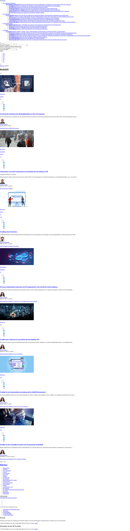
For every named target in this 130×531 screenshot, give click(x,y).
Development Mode (7, 482)
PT (3, 56)
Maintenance (6, 492)
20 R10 (2, 96)
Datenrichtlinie (6, 512)
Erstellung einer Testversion (8, 232)
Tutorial (5, 476)
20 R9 (1, 154)
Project (28, 301)
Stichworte (2, 48)
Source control (33, 301)
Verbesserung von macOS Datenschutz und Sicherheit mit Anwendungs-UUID (24, 171)
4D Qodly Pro (6, 481)
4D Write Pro (6, 478)
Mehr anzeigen (4, 496)
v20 (1, 217)
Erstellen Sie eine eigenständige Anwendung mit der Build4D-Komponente (23, 392)
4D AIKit (5, 469)
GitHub (24, 301)
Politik (36, 523)
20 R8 (1, 212)
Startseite (2, 65)
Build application (4, 128)
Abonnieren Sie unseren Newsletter (8, 497)
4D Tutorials (3, 267)
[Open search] (0, 42)
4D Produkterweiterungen (9, 3)
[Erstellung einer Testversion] (17, 207)
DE (2, 51)
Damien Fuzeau (4, 124)
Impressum (5, 510)
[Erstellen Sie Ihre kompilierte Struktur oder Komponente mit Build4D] (17, 425)
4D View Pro (6, 477)
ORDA (5, 485)
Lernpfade (5, 30)
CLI (20, 301)
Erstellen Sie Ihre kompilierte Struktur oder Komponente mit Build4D (21, 444)
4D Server (5, 491)
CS (4, 57)
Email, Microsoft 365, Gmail (10, 480)
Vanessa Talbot (3, 297)
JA (3, 61)
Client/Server (19, 354)
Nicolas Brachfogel (4, 242)
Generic (5, 472)
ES (3, 59)
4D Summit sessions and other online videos (13, 489)
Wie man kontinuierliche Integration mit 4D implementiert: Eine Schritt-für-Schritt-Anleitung (28, 287)
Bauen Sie (2, 94)
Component (25, 406)
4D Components (7, 470)
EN (4, 55)
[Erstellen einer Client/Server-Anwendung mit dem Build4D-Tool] (17, 319)
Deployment (16, 128)
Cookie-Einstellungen (8, 515)
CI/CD (14, 354)
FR (4, 53)
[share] (3, 111)
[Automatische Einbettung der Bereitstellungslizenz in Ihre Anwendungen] (17, 91)
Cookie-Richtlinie (7, 513)
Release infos (6, 468)
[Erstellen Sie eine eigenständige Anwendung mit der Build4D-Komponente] (17, 372)
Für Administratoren (8, 23)
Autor (1, 49)
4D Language (6, 484)
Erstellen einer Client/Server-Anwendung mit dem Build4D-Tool (19, 339)
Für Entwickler (6, 14)
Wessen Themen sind (5, 46)
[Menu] (0, 64)
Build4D (10, 128)
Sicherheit (2, 151)
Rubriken (3, 465)
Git (21, 301)
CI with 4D (15, 301)
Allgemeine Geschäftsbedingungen (11, 509)
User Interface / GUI (8, 487)
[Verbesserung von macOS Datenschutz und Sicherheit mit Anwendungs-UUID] (17, 146)
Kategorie (2, 45)
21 (0, 99)
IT (3, 60)
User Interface (6, 473)
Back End (5, 474)
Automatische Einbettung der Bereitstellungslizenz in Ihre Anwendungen (22, 114)
